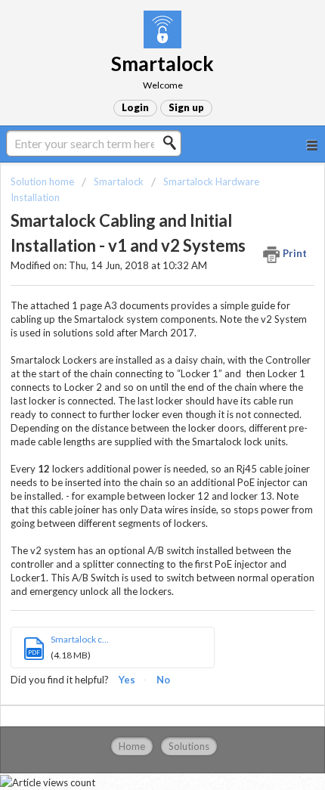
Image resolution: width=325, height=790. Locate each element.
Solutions (189, 746)
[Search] (173, 142)
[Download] (134, 384)
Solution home (43, 181)
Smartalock (119, 181)
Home (132, 746)
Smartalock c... (80, 639)
